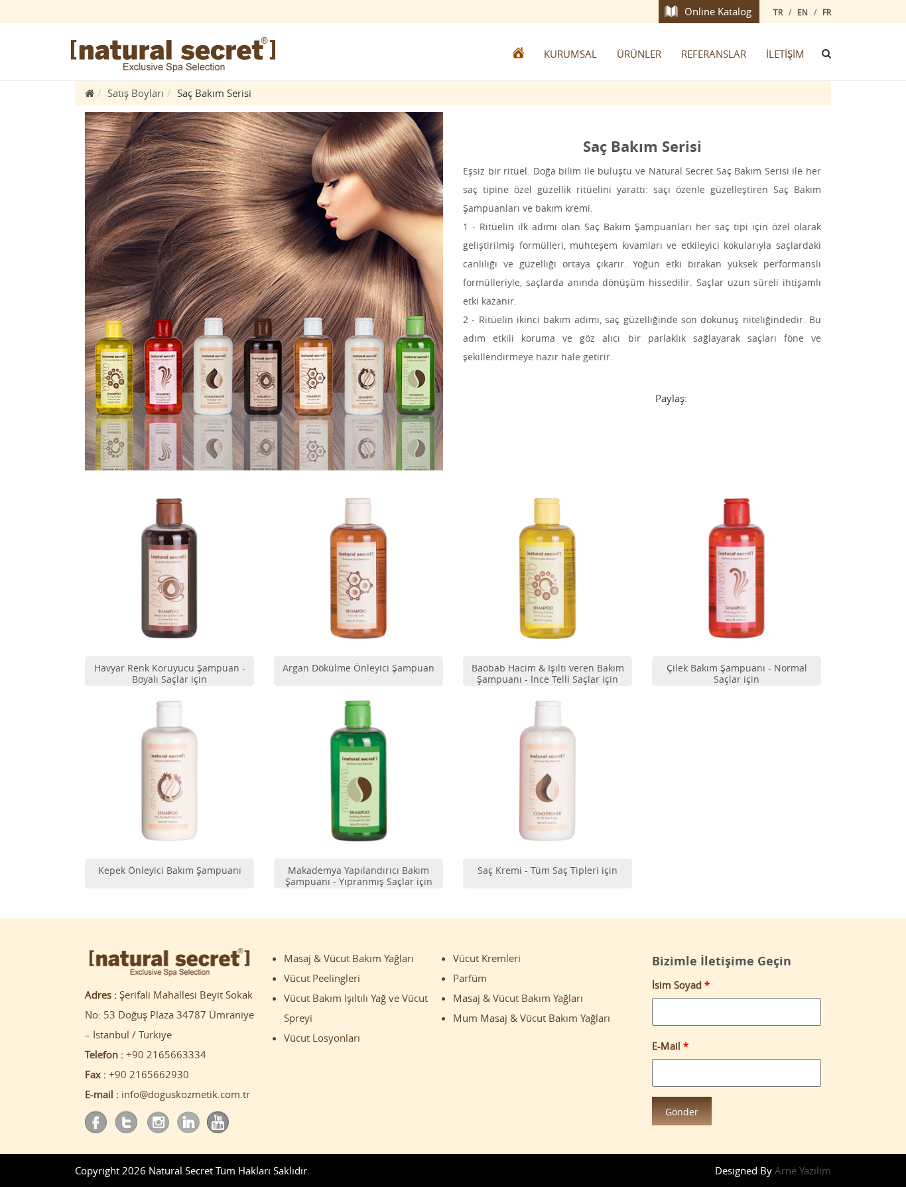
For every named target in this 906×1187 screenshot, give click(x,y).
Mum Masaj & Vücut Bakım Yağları (531, 1017)
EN (802, 12)
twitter (127, 1123)
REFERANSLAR (713, 53)
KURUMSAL (570, 53)
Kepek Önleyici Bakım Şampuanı (169, 870)
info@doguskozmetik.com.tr (185, 1094)
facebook (97, 1123)
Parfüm (470, 978)
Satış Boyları (135, 93)
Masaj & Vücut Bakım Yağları (349, 958)
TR (778, 12)
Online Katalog (717, 11)
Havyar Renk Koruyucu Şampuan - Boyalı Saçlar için (169, 673)
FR (826, 12)
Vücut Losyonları (322, 1037)
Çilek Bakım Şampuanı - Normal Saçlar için (737, 673)
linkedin (188, 1123)
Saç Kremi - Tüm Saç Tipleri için (547, 870)
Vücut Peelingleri (322, 978)
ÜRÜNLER (639, 53)
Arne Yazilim (803, 1170)
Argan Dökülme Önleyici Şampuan (358, 668)
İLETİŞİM (785, 53)
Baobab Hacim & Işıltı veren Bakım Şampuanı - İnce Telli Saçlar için (548, 673)
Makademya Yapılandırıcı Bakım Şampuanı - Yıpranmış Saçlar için (358, 876)
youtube (219, 1123)
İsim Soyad (681, 984)
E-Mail (670, 1045)
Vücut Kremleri (487, 958)
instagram (158, 1123)
